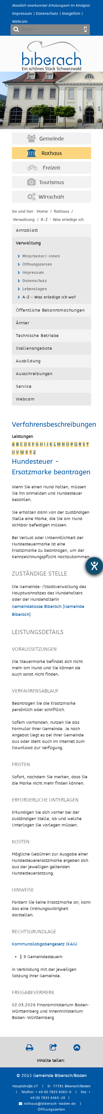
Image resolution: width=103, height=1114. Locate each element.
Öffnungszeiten (37, 264)
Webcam (19, 21)
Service (24, 386)
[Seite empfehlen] (53, 1049)
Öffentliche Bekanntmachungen (50, 310)
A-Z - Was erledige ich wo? (49, 297)
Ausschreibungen (34, 373)
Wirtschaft (51, 197)
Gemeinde (51, 139)
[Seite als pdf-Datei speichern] (29, 1049)
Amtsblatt (27, 230)
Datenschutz (47, 13)
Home (42, 211)
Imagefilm (71, 13)
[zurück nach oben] (76, 1049)
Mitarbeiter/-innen (41, 256)
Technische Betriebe (37, 335)
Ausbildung (28, 361)
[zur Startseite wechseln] (51, 69)
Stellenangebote (34, 348)
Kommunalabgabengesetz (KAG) (44, 944)
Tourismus (51, 182)
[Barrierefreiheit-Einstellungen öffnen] (94, 566)
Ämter (22, 323)
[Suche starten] (85, 29)
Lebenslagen (34, 289)
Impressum (22, 13)
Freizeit (51, 168)
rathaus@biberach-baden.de (49, 1104)
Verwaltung (28, 243)
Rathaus (51, 153)
